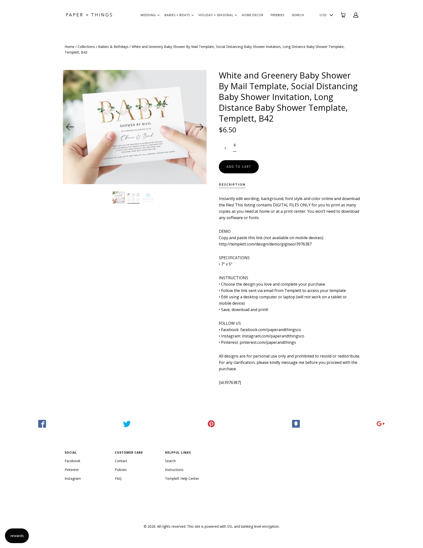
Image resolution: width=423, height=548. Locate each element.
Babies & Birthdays (113, 46)
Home (69, 46)
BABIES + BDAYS (177, 15)
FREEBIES (277, 15)
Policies (121, 469)
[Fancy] (296, 423)
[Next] (199, 127)
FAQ (118, 478)
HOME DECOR (252, 15)
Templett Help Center (182, 478)
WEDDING (148, 15)
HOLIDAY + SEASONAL (216, 15)
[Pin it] (211, 423)
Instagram (73, 478)
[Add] (380, 423)
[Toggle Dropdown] (158, 15)
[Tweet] (127, 423)
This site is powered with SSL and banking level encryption (233, 526)
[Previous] (70, 127)
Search (170, 461)
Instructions (174, 469)
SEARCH (298, 15)
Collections (86, 46)
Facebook (72, 461)
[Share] (42, 423)
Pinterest (72, 469)
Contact (121, 461)
